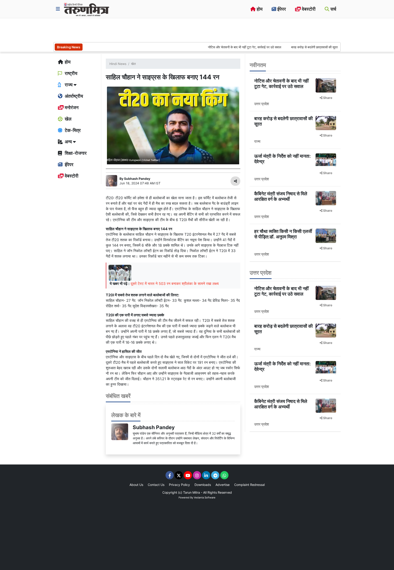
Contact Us (156, 485)
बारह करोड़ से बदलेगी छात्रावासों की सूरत (301, 47)
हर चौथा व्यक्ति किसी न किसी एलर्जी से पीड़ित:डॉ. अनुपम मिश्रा (283, 234)
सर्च (332, 9)
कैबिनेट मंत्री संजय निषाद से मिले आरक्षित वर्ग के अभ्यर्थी (280, 196)
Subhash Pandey (154, 427)
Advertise (222, 485)
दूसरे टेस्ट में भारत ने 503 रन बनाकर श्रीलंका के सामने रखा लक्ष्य (175, 283)
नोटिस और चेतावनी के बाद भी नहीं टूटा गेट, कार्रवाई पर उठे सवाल (231, 47)
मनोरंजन (71, 107)
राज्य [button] (69, 85)
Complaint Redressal (249, 485)
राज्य (257, 141)
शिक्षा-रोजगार (75, 153)
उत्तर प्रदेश (261, 103)
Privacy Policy (179, 485)
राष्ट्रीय (70, 73)
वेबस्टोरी (308, 9)
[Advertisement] (136, 29)
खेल (67, 119)
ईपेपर (281, 9)
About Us (136, 485)
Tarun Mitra (191, 492)
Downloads (202, 485)
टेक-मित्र (72, 130)
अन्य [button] (68, 141)
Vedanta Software (204, 497)
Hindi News (117, 64)
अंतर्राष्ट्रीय (73, 96)
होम (259, 9)
